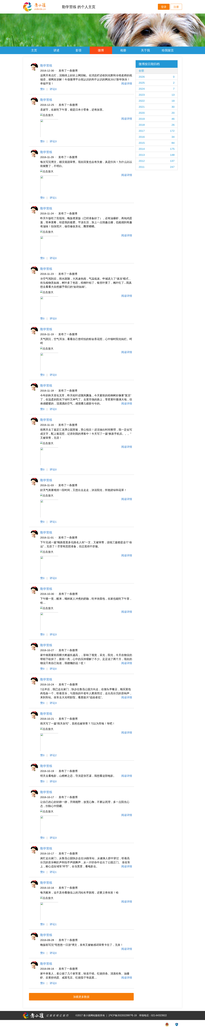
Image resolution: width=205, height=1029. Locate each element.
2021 (157, 106)
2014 (157, 148)
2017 (157, 130)
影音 (79, 50)
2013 (157, 154)
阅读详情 (126, 83)
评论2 (53, 755)
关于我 (145, 50)
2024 (157, 88)
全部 (141, 70)
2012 (157, 160)
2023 (157, 94)
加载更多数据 (81, 996)
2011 (157, 166)
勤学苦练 (46, 65)
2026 (157, 76)
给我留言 (168, 50)
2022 (157, 100)
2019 (157, 118)
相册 (123, 50)
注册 (176, 6)
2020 (157, 112)
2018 (157, 124)
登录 (163, 6)
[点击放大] (46, 115)
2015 (157, 142)
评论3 (53, 141)
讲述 (56, 50)
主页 (34, 50)
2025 (157, 82)
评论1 (53, 197)
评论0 (53, 89)
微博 (101, 50)
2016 (157, 136)
